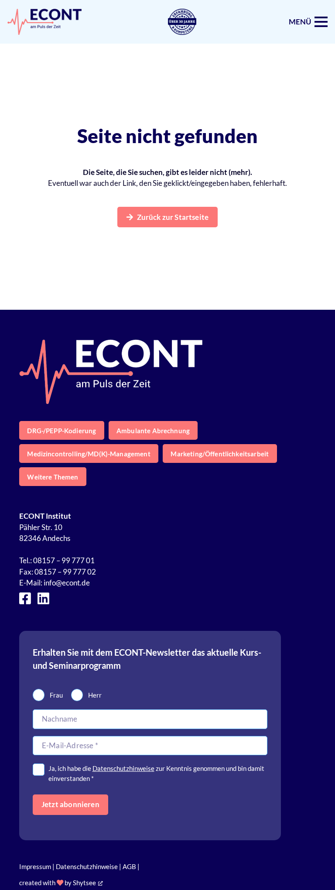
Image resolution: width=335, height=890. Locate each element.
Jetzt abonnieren (70, 804)
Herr (95, 695)
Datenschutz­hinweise (123, 768)
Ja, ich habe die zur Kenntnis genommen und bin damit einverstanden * (156, 773)
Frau (56, 695)
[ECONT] (44, 22)
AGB (129, 866)
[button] (308, 22)
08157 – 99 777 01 (64, 560)
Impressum (35, 866)
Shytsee (84, 883)
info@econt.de (67, 582)
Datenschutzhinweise (87, 866)
